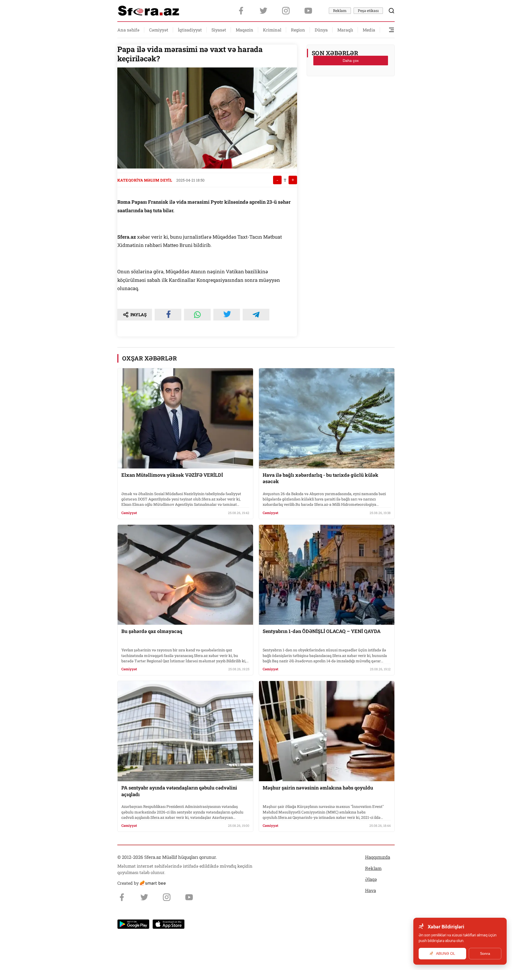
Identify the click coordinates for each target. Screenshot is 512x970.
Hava (370, 890)
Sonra (485, 953)
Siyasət (218, 30)
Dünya (321, 30)
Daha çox (351, 60)
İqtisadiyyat (190, 30)
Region (298, 30)
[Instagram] (285, 10)
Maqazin (244, 30)
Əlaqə (371, 879)
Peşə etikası (368, 10)
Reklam (340, 10)
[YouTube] (308, 10)
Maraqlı (345, 30)
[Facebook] (241, 10)
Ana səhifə (128, 30)
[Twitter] (263, 10)
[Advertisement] (350, 93)
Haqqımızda (377, 857)
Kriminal (272, 30)
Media (369, 30)
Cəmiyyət (158, 30)
